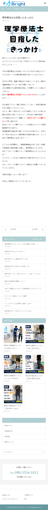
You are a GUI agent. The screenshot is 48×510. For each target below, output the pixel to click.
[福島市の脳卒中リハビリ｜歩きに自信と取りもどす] (35, 334)
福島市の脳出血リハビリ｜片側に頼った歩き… (12, 407)
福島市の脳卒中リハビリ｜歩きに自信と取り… (34, 347)
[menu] (45, 3)
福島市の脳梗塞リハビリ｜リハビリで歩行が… (12, 377)
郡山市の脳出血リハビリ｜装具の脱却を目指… (34, 377)
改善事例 (7, 436)
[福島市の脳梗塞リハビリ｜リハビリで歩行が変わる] (13, 364)
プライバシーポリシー (10, 499)
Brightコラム (8, 425)
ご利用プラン (28, 495)
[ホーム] (3, 9)
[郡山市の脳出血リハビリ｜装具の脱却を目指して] (35, 364)
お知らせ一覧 (37, 239)
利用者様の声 (9, 431)
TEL (25, 499)
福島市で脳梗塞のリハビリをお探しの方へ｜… (12, 347)
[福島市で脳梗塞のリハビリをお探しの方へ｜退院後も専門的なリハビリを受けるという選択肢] (13, 334)
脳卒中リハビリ (9, 442)
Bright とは (6, 495)
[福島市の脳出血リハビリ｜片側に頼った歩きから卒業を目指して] (13, 394)
